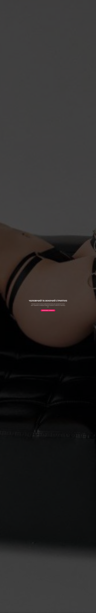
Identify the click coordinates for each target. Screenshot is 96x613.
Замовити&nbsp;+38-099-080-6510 (48, 310)
